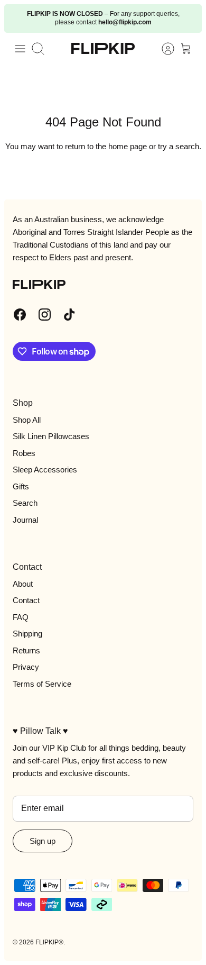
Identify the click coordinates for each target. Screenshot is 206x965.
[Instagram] (44, 314)
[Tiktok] (69, 314)
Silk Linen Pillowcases (51, 436)
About (23, 583)
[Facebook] (19, 314)
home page (127, 146)
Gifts (21, 486)
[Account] (162, 48)
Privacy (26, 666)
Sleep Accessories (45, 469)
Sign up (42, 840)
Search (25, 502)
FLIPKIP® (49, 942)
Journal (25, 519)
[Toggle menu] (20, 48)
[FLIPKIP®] (103, 48)
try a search (178, 146)
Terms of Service (42, 683)
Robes (24, 453)
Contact (26, 600)
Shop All (27, 419)
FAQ (21, 617)
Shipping (27, 633)
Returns (26, 650)
